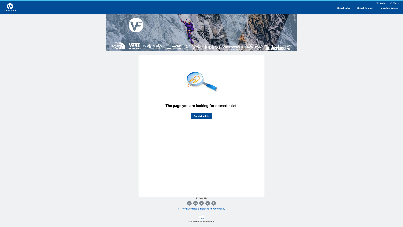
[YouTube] (195, 203)
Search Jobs (343, 8)
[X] (207, 203)
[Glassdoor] (189, 203)
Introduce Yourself (390, 8)
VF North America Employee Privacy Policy (201, 208)
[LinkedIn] (201, 203)
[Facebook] (213, 203)
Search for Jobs (365, 8)
